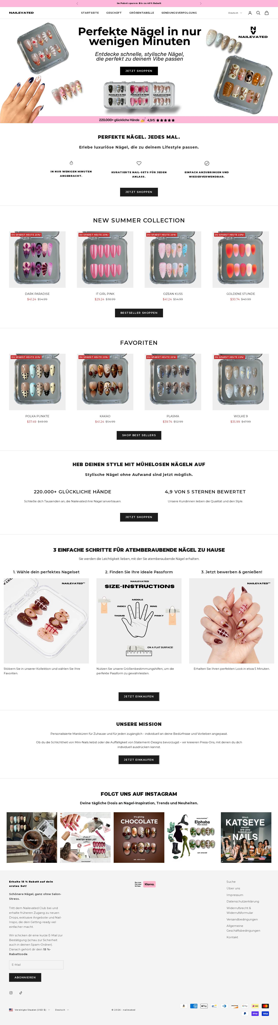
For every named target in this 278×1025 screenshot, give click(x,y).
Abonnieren (25, 977)
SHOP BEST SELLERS (139, 435)
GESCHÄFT (114, 12)
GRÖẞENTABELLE (141, 12)
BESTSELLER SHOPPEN (139, 313)
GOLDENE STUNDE (241, 294)
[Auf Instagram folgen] (11, 993)
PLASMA (173, 416)
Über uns (233, 888)
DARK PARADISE (37, 294)
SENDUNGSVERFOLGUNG (179, 12)
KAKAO (105, 416)
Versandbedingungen (242, 919)
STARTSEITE (90, 12)
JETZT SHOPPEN (139, 71)
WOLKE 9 (241, 416)
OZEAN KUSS (173, 294)
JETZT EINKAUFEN (139, 696)
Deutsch (233, 13)
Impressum (235, 895)
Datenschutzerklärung (243, 901)
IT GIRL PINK (105, 294)
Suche (231, 881)
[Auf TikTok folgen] (21, 993)
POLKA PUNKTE (37, 416)
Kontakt (232, 937)
